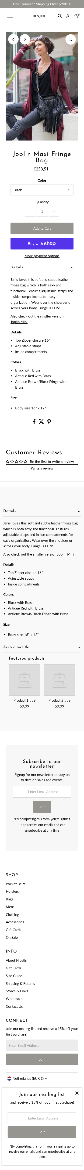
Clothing (12, 914)
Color (42, 180)
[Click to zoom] (70, 39)
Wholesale (14, 999)
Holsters (12, 891)
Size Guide (14, 976)
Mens (10, 907)
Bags (9, 899)
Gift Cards (13, 930)
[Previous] (13, 39)
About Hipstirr (17, 960)
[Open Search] (60, 16)
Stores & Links (17, 991)
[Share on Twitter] (42, 422)
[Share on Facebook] (34, 422)
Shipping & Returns (20, 983)
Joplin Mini (19, 322)
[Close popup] (77, 1093)
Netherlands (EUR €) (28, 1078)
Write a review (42, 468)
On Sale (12, 937)
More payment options (42, 256)
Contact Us (14, 1006)
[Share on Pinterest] (49, 422)
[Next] (25, 39)
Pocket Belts (15, 884)
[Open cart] (75, 16)
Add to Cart (42, 228)
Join (42, 807)
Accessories (15, 922)
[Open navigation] (10, 16)
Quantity (42, 202)
